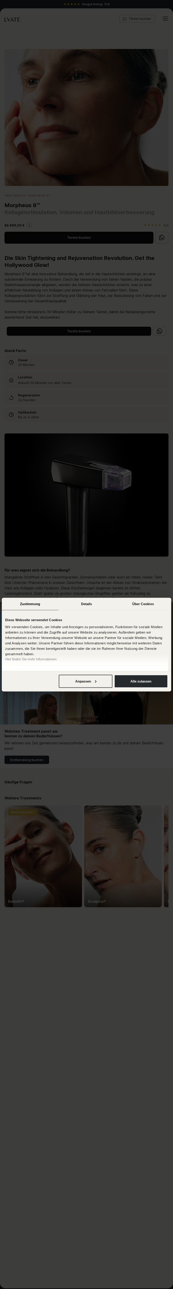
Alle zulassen (140, 681)
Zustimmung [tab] (30, 604)
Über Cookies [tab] (143, 604)
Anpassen (83, 681)
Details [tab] (86, 604)
